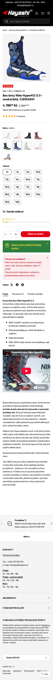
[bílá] (7, 135)
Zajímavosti (17, 671)
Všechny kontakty (11, 555)
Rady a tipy (6, 671)
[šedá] (27, 145)
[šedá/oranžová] (7, 156)
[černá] (27, 135)
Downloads (7, 673)
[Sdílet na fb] (17, 284)
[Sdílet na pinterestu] (22, 284)
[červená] (38, 135)
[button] (43, 13)
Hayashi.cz (46, 625)
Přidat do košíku (35, 234)
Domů (5, 30)
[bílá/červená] (17, 135)
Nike (5, 91)
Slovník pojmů (29, 671)
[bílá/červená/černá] (38, 145)
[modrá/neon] (7, 145)
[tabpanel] (26, 398)
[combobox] (26, 21)
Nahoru (27, 536)
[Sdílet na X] (11, 284)
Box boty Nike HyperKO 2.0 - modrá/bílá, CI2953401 (27, 30)
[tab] (5, 294)
